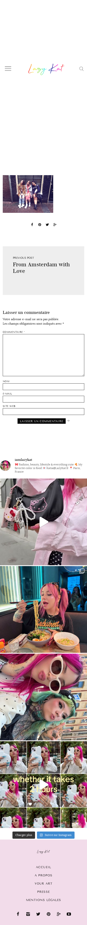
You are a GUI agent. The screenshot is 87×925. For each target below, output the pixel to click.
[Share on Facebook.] (32, 225)
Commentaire (14, 332)
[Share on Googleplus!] (55, 225)
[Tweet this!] (47, 225)
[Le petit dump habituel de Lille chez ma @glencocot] (43, 697)
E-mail (7, 393)
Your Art (43, 883)
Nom (6, 381)
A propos (44, 875)
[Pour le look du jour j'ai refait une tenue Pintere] (43, 521)
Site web (9, 406)
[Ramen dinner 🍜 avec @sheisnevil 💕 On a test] (43, 609)
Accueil (43, 867)
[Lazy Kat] (46, 69)
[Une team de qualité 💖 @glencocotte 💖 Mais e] (43, 784)
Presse (43, 892)
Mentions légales (43, 900)
